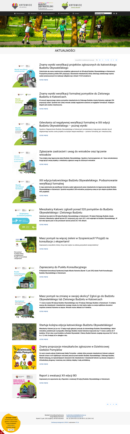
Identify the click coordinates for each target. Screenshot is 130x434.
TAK (9, 429)
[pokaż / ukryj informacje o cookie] (2, 431)
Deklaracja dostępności (57, 422)
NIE (13, 429)
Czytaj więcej (10, 425)
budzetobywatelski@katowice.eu (76, 415)
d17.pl (77, 422)
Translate (107, 15)
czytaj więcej (43, 80)
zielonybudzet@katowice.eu (74, 417)
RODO (66, 422)
